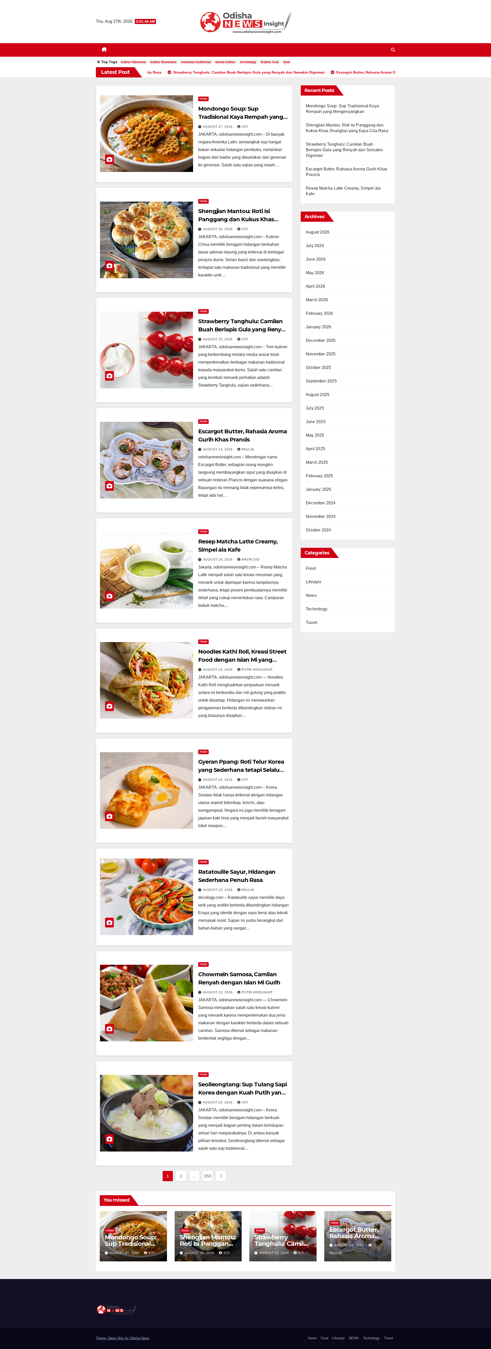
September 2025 (321, 381)
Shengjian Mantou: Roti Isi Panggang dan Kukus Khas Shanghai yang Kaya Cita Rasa (239, 219)
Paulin (248, 449)
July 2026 (315, 245)
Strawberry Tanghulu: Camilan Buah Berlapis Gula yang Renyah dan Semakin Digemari (243, 329)
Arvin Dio (251, 559)
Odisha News (139, 1338)
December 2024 (321, 503)
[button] (393, 50)
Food (203, 98)
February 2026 (319, 313)
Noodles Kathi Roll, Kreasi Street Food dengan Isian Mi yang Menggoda (242, 659)
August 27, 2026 (218, 127)
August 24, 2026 (218, 449)
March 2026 (317, 300)
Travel (311, 622)
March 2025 (317, 462)
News (311, 595)
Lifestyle (313, 582)
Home (312, 1338)
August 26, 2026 (218, 229)
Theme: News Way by (113, 1338)
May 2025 (315, 435)
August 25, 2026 (218, 339)
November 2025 (321, 354)
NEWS (354, 1338)
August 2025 (317, 394)
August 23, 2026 (218, 890)
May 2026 (315, 273)
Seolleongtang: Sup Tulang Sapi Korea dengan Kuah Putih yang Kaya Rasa (242, 1092)
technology (248, 62)
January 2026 (318, 327)
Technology (316, 609)
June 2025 (316, 422)
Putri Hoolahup (257, 669)
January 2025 (318, 489)
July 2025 (315, 408)
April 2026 (315, 286)
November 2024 (321, 516)
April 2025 (315, 449)
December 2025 (321, 340)
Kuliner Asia (270, 62)
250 (207, 1176)
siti (245, 127)
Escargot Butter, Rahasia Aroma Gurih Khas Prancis (357, 1236)
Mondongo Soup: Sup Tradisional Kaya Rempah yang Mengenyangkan (240, 117)
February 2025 (319, 476)
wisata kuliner (225, 62)
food (286, 62)
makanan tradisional (196, 62)
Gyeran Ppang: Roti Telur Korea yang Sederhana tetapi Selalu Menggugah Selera (241, 770)
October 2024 (318, 530)
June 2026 (316, 259)
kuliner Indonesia (133, 62)
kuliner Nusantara (163, 62)
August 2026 (317, 232)
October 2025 (318, 367)
